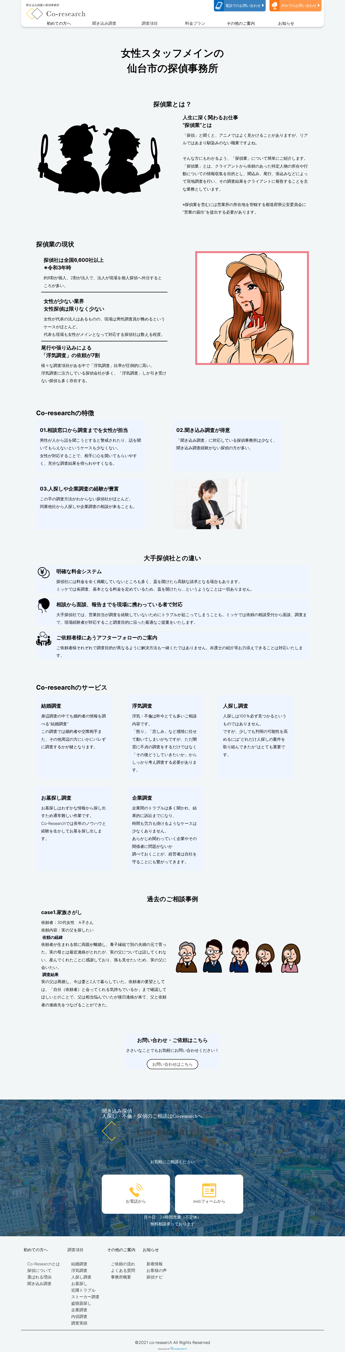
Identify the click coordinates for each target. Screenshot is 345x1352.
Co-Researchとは (43, 1263)
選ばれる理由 (39, 1276)
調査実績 (79, 1322)
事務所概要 (121, 1276)
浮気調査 (79, 1270)
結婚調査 (79, 1263)
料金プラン (195, 23)
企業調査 (79, 1309)
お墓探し (79, 1283)
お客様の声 (156, 1270)
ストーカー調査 (85, 1296)
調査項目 (150, 23)
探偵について (39, 1270)
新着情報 (154, 1263)
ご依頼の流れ (123, 1263)
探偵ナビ (154, 1276)
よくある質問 (123, 1270)
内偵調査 (79, 1316)
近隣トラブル (83, 1290)
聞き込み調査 (104, 23)
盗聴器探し (81, 1303)
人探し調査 (81, 1276)
